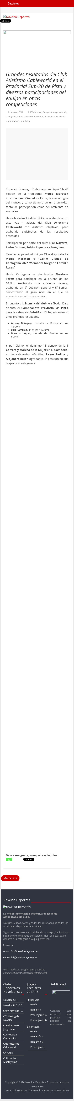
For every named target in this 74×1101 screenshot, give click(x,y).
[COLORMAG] (17, 907)
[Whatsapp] (9, 859)
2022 (30, 112)
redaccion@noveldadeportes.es (20, 951)
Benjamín (35, 1009)
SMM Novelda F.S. (13, 1010)
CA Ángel (8, 1052)
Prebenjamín (37, 1047)
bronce (37, 112)
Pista (27, 121)
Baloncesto (33, 1026)
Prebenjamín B (38, 1020)
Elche (47, 116)
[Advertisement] (37, 154)
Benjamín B (36, 1041)
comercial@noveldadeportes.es (20, 957)
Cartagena (11, 116)
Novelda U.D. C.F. (13, 1005)
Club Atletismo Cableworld (30, 116)
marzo (54, 116)
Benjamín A (36, 1036)
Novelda (19, 121)
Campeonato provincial (54, 112)
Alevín (33, 1004)
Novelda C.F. (10, 999)
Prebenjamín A (38, 1015)
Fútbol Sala (33, 999)
